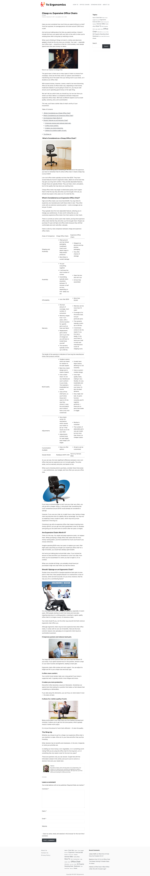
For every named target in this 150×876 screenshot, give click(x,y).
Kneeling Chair (76, 859)
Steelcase (96, 36)
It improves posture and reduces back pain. (58, 123)
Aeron (94, 17)
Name (44, 811)
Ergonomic (103, 19)
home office (77, 856)
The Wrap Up (47, 134)
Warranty (107, 36)
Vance (44, 15)
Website (44, 826)
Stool (100, 36)
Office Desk (99, 31)
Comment (45, 789)
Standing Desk (104, 34)
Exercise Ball (96, 21)
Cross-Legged (81, 850)
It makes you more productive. (54, 128)
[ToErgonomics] (54, 4)
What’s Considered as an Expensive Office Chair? (58, 115)
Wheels (94, 38)
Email (44, 818)
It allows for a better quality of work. (56, 130)
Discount (97, 19)
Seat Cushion (72, 864)
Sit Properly (96, 34)
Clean (103, 17)
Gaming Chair (106, 21)
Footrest (102, 21)
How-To (98, 26)
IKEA (103, 26)
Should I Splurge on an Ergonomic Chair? (55, 120)
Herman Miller (101, 24)
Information (44, 777)
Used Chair (103, 36)
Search (95, 43)
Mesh (102, 29)
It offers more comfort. (52, 125)
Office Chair (75, 862)
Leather (99, 29)
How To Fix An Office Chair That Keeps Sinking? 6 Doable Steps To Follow (99, 861)
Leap (96, 29)
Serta (107, 31)
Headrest (76, 854)
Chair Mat (99, 17)
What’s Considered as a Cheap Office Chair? (57, 113)
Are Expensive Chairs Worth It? (52, 118)
